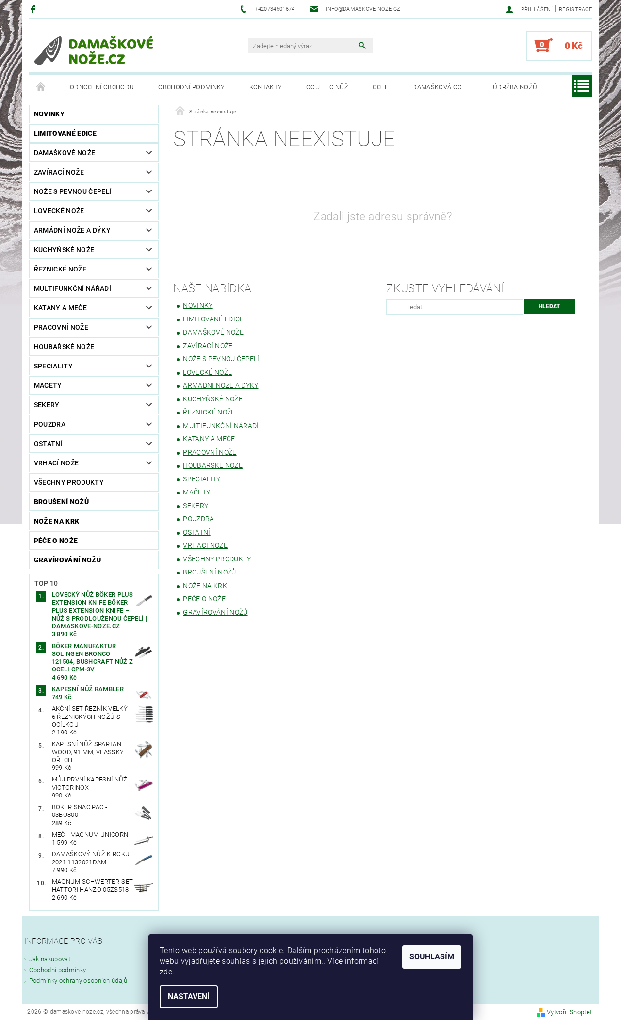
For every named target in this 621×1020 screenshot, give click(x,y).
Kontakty (265, 87)
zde (166, 971)
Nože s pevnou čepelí (73, 191)
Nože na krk (57, 521)
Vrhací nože (56, 463)
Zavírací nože (59, 172)
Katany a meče (60, 308)
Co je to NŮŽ (327, 87)
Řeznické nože (60, 269)
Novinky (49, 114)
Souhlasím (431, 956)
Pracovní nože (61, 327)
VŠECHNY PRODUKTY (69, 482)
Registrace (575, 9)
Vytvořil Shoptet (569, 1012)
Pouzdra (49, 424)
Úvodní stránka (41, 87)
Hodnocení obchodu (99, 87)
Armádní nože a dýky (72, 230)
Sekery (47, 405)
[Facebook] (34, 9)
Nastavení (189, 996)
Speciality (53, 366)
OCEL (380, 87)
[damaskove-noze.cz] (94, 50)
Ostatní (48, 443)
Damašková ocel (440, 87)
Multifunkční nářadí (72, 288)
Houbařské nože (64, 347)
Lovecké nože (59, 211)
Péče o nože (56, 540)
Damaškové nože (64, 153)
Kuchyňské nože (64, 250)
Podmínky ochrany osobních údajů (78, 980)
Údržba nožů (515, 87)
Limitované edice (65, 133)
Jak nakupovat (49, 959)
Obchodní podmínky (191, 87)
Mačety (48, 385)
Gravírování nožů (67, 560)
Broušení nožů (61, 502)
